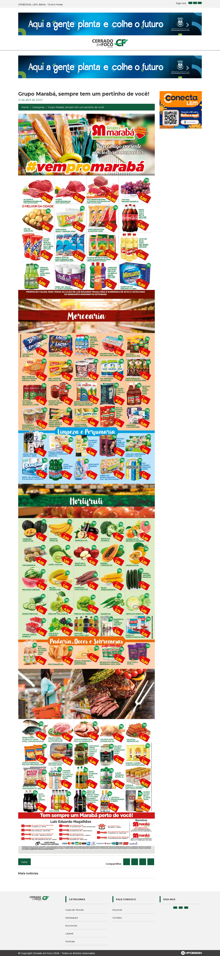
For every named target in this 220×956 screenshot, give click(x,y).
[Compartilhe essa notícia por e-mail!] (142, 816)
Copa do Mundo (74, 864)
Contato (117, 872)
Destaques (71, 872)
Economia (71, 880)
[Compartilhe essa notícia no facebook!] (126, 816)
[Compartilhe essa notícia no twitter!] (134, 816)
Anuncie (117, 864)
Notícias (70, 896)
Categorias (38, 61)
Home (25, 61)
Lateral (69, 888)
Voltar (24, 816)
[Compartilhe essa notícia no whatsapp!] (150, 816)
